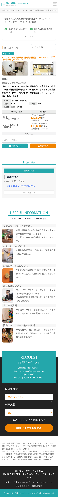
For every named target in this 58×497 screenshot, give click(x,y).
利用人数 (10, 404)
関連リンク (10, 482)
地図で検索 (30, 162)
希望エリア (11, 389)
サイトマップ (24, 482)
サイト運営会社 (23, 486)
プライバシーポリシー (42, 482)
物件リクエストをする (29, 428)
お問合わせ (16, 146)
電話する (44, 146)
